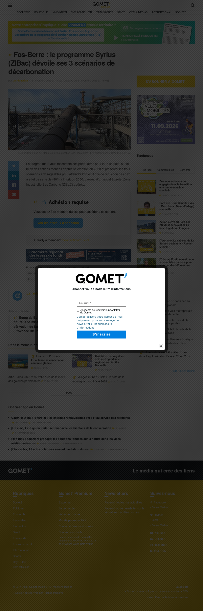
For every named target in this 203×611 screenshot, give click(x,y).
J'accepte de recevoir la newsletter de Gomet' (100, 311)
